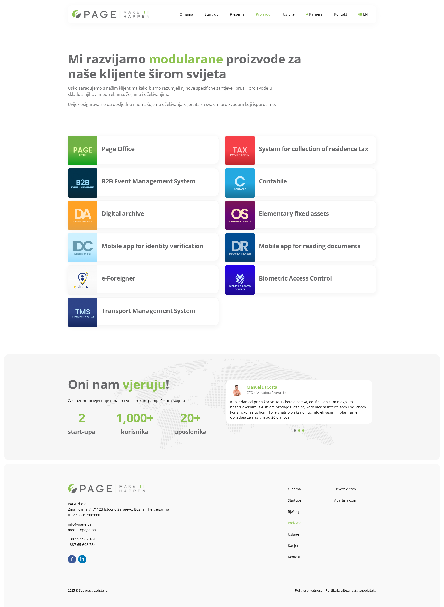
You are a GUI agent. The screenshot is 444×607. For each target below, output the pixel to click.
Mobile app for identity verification (152, 245)
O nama (294, 489)
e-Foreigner (118, 278)
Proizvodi (295, 522)
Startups (294, 500)
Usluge (293, 534)
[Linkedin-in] (82, 559)
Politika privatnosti (308, 590)
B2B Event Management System (148, 181)
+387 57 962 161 (82, 539)
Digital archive (122, 213)
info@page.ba (80, 524)
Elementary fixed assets (294, 213)
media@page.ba (82, 529)
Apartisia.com (345, 500)
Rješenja (294, 511)
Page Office (118, 148)
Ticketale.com (345, 489)
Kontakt (294, 556)
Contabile (273, 181)
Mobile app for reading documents (309, 245)
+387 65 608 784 (82, 544)
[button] (295, 430)
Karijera (294, 545)
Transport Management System (148, 310)
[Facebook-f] (72, 559)
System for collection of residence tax (313, 148)
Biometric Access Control (295, 278)
